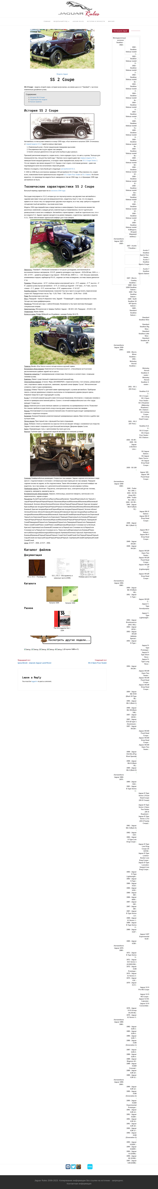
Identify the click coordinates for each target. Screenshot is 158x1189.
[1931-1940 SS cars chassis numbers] (88, 567)
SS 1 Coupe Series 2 (90, 160)
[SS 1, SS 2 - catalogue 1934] (70, 594)
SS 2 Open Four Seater (72, 174)
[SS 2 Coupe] (62, 49)
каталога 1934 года (58, 191)
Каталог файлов (36, 102)
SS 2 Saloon (86, 174)
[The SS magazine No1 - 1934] (62, 619)
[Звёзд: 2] (36, 649)
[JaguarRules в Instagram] (78, 1166)
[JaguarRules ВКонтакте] (68, 1166)
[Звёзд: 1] (28, 649)
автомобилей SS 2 (68, 169)
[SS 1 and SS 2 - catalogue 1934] (54, 594)
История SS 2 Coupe (37, 97)
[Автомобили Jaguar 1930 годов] (62, 640)
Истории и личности (96, 21)
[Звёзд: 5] (59, 649)
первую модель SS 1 (88, 158)
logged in (34, 681)
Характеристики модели (38, 99)
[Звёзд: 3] (44, 649)
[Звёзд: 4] (52, 649)
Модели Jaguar (62, 74)
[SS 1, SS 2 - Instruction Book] (37, 567)
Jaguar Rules (78, 21)
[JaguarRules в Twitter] (73, 1166)
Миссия (111, 21)
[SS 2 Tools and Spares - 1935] (62, 566)
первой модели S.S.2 (34, 144)
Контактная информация (79, 1183)
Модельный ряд (61, 21)
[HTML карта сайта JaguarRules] (90, 1166)
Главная (47, 21)
